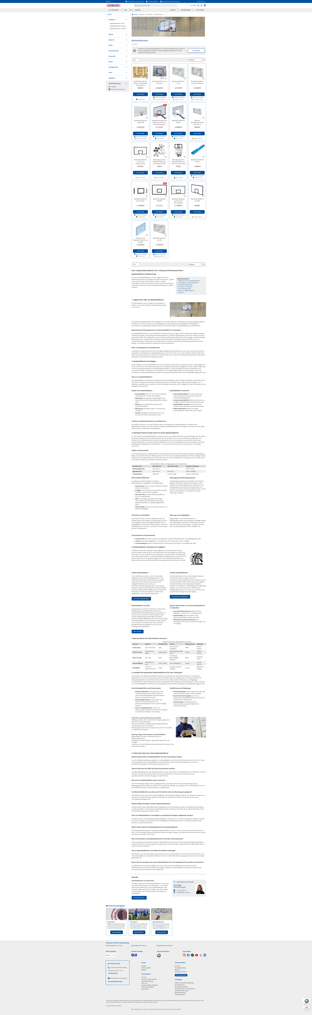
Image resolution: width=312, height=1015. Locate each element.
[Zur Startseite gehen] (113, 5)
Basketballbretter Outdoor (118, 26)
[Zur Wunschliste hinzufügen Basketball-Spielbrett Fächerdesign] (147, 196)
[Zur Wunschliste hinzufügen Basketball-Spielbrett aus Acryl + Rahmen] (203, 78)
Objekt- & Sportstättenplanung (184, 983)
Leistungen (200, 10)
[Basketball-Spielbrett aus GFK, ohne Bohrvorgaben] (178, 189)
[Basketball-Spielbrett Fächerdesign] (140, 189)
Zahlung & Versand (181, 972)
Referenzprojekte (180, 994)
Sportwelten (145, 989)
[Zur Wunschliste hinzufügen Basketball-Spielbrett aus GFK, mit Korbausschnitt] (147, 157)
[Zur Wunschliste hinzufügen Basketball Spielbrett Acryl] (184, 78)
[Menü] (309, 999)
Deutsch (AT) (200, 1)
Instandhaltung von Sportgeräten (185, 989)
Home (135, 14)
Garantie (177, 966)
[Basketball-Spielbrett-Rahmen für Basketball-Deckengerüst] (140, 72)
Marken (137, 10)
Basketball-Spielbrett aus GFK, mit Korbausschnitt (140, 162)
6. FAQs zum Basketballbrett (185, 290)
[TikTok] (192, 955)
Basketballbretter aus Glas (118, 29)
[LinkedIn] (205, 955)
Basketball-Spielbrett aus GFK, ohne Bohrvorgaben (178, 201)
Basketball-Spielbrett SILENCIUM (140, 121)
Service (173, 10)
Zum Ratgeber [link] (196, 50)
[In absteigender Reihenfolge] (204, 60)
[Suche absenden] (135, 5)
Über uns (144, 983)
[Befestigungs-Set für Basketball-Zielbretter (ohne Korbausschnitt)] (178, 150)
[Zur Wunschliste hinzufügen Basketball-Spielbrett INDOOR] (166, 196)
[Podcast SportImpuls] (200, 955)
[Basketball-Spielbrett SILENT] (178, 111)
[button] (117, 19)
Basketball (149, 14)
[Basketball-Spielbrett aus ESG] (159, 229)
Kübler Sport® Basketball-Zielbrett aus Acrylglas (140, 240)
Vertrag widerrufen (181, 975)
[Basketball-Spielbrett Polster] (197, 150)
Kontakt (143, 966)
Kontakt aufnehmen (139, 897)
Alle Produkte (114, 10)
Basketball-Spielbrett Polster (197, 161)
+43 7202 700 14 (181, 890)
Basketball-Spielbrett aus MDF (197, 200)
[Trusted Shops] (169, 955)
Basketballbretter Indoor (117, 23)
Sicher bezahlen (111, 951)
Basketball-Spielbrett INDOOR (159, 200)
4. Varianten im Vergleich (184, 287)
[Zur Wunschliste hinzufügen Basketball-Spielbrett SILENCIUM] (147, 118)
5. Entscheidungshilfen (184, 288)
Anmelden (193, 5)
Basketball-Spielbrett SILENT (178, 121)
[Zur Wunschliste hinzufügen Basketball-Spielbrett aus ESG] (166, 235)
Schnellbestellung (180, 968)
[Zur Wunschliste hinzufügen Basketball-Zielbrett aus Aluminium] (166, 78)
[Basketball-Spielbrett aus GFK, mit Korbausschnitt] (140, 150)
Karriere (143, 977)
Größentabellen (146, 968)
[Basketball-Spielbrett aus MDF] (197, 189)
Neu (125, 10)
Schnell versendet (137, 951)
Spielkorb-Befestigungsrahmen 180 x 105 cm (197, 122)
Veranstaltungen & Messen (149, 985)
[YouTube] (196, 955)
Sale (131, 10)
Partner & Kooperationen (149, 979)
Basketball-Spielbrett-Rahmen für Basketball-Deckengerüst (140, 83)
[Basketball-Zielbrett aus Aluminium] (159, 72)
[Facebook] (188, 955)
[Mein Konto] (198, 5)
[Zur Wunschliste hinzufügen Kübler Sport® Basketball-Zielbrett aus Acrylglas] (147, 235)
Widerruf (177, 970)
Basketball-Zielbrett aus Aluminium (159, 82)
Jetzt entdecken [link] (116, 932)
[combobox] (155, 5)
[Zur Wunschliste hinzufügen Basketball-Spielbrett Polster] (203, 157)
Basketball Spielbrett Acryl (178, 82)
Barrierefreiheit (166, 1009)
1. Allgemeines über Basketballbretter (188, 281)
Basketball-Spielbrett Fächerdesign (140, 200)
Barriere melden (176, 1009)
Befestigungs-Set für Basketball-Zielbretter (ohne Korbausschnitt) (178, 162)
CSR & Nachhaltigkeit (147, 987)
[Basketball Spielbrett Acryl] (178, 72)
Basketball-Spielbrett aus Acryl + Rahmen (197, 82)
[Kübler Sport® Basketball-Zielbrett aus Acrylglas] (140, 229)
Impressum (146, 1009)
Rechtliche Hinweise (155, 1009)
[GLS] (143, 955)
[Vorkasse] (113, 955)
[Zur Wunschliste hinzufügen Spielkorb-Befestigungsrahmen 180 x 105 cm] (203, 118)
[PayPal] (108, 955)
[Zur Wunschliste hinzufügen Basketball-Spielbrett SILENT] (184, 118)
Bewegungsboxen (180, 992)
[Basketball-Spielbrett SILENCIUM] (140, 111)
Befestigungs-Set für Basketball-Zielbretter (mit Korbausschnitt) (159, 162)
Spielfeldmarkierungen (182, 990)
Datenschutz (138, 1009)
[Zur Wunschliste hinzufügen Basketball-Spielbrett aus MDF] (203, 196)
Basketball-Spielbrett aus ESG (159, 239)
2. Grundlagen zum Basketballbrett (187, 283)
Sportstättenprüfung (181, 987)
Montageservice (180, 985)
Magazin (143, 970)
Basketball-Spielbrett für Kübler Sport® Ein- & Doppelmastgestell (159, 122)
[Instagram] (184, 955)
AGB (132, 1009)
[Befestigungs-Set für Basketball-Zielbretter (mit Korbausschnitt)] (159, 150)
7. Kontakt (180, 292)
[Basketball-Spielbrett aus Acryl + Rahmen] (197, 72)
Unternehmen (186, 10)
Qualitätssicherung (147, 981)
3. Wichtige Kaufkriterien (184, 285)
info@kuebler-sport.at (183, 892)
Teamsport (142, 14)
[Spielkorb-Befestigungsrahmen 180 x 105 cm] (197, 111)
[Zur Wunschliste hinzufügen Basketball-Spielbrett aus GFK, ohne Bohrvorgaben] (184, 196)
